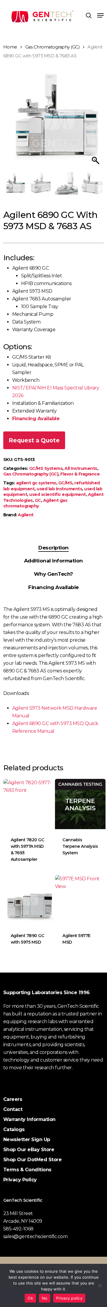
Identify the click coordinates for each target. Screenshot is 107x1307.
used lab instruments (59, 488)
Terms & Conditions (27, 1169)
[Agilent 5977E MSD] (80, 900)
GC (38, 500)
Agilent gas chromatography (35, 503)
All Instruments (80, 468)
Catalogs (14, 1129)
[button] (100, 15)
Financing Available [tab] (53, 587)
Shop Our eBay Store (28, 1149)
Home (10, 47)
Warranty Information (29, 1119)
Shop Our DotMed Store (32, 1159)
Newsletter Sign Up (26, 1139)
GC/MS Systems (46, 468)
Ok (30, 1298)
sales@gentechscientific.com (35, 1236)
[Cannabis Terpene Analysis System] (80, 804)
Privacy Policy (20, 1180)
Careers (12, 1099)
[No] (100, 1285)
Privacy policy (69, 1298)
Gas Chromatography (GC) (52, 47)
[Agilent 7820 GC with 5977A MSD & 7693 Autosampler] (28, 804)
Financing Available (36, 418)
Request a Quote (34, 440)
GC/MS (65, 483)
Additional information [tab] (53, 561)
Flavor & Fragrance (80, 474)
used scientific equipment (57, 494)
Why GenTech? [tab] (53, 574)
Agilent (26, 514)
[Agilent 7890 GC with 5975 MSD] (28, 900)
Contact (13, 1109)
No (45, 1298)
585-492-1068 (18, 1229)
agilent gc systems (36, 483)
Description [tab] (53, 548)
